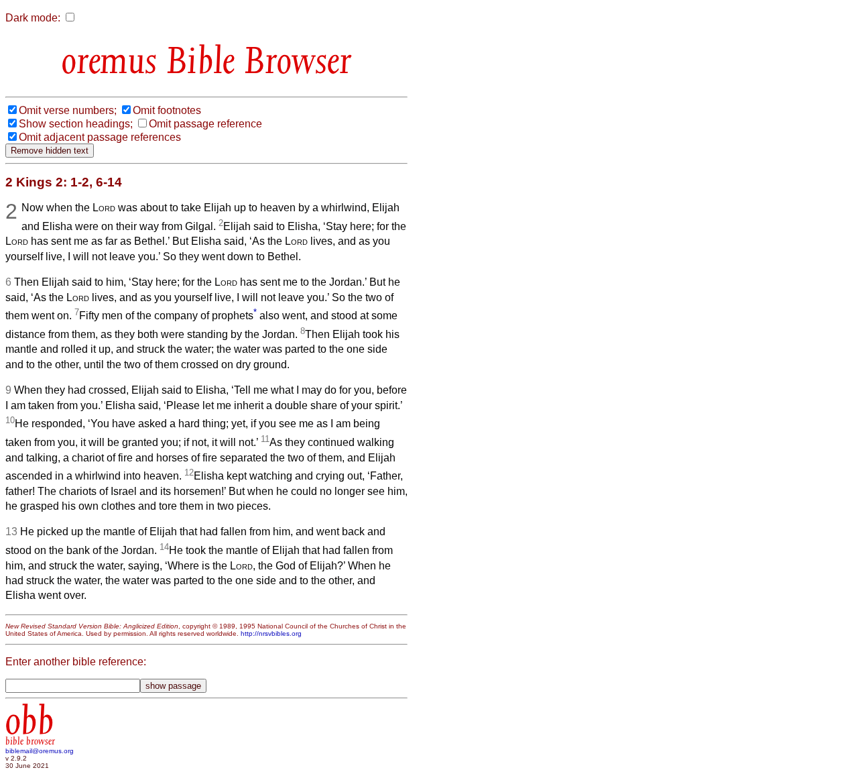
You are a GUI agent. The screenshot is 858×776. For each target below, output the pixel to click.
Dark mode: (32, 17)
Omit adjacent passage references (100, 137)
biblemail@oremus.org (39, 751)
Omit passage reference (205, 123)
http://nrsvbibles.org (271, 633)
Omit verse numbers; (68, 110)
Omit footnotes (167, 110)
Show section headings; (76, 123)
